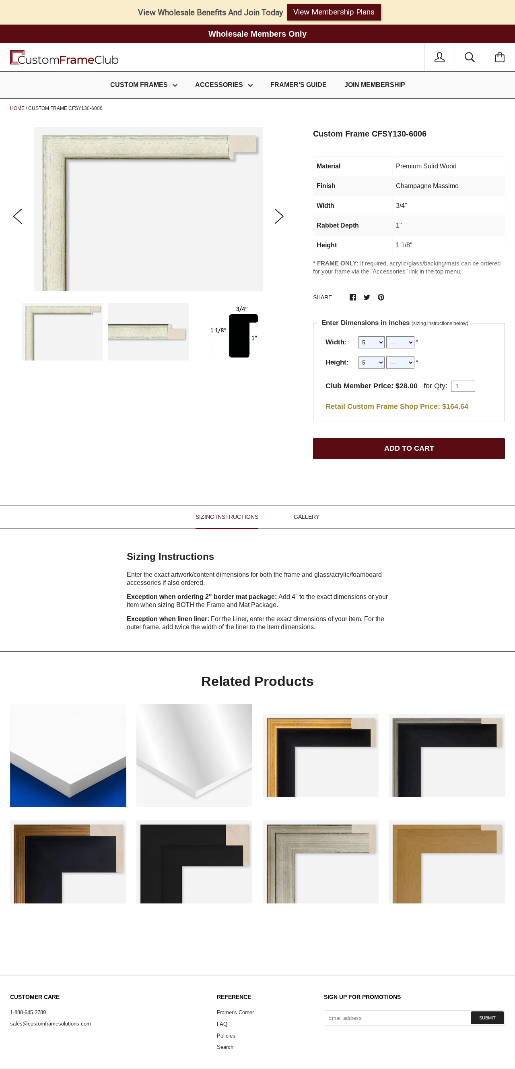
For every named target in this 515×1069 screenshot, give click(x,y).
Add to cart (409, 448)
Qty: (440, 386)
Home (17, 108)
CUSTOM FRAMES (139, 84)
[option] (148, 209)
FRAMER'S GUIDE (298, 84)
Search (225, 1047)
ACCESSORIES (220, 84)
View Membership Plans (334, 12)
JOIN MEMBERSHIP (374, 84)
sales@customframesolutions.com (50, 1024)
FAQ (222, 1024)
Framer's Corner (235, 1012)
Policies (226, 1036)
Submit (487, 1017)
